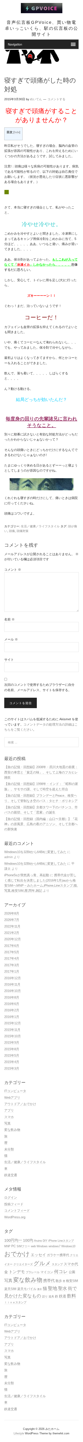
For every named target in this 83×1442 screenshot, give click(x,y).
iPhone (52, 1240)
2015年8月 (11, 1049)
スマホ (9, 1117)
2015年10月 (12, 1036)
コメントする (56, 99)
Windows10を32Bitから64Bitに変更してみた (35, 852)
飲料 (71, 1295)
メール (11, 639)
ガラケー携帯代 (58, 1255)
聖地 (52, 1288)
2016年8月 (11, 997)
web (33, 1246)
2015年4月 (11, 1062)
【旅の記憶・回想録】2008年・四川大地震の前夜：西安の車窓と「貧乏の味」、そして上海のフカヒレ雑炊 (41, 772)
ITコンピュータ (15, 1091)
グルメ (42, 1263)
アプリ (9, 1110)
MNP (7, 1246)
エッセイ (38, 1254)
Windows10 (68, 1246)
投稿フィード (13, 1204)
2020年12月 (12, 939)
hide (16, 132)
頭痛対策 (23, 531)
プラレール (33, 1272)
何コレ (61, 1271)
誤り (45, 1296)
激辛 (39, 1289)
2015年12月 (12, 1023)
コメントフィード (17, 1210)
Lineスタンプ (66, 1240)
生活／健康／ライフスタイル (40, 526)
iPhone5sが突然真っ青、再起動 (26, 875)
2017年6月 (11, 945)
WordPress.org (14, 1217)
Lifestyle (19, 1433)
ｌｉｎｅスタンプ (15, 1302)
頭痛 (12, 531)
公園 (72, 1272)
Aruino (38, 1240)
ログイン (10, 1197)
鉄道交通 (10, 1175)
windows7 (54, 1246)
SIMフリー (23, 1246)
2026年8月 (11, 913)
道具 (51, 1296)
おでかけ (17, 1253)
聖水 (62, 1288)
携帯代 (49, 1280)
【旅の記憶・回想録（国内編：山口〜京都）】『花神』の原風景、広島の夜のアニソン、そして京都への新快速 (41, 824)
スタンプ (57, 1264)
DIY (45, 1240)
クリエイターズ (23, 1264)
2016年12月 (12, 978)
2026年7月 (11, 919)
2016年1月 (11, 1016)
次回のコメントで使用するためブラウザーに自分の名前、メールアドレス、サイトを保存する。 (39, 687)
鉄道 (62, 1296)
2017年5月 (11, 952)
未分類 (9, 1149)
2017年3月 (11, 965)
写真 (7, 1123)
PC (13, 1246)
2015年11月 (12, 1029)
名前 (9, 619)
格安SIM (72, 1280)
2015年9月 (11, 1042)
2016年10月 (12, 991)
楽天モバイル (26, 1289)
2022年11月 (12, 926)
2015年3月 (11, 1068)
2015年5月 (11, 1055)
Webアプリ (12, 1097)
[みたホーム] (41, 10)
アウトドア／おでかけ (20, 1104)
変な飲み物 (12, 1129)
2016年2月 (11, 1010)
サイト (9, 659)
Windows (42, 1246)
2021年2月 (11, 932)
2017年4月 (11, 958)
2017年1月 (11, 971)
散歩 (59, 1280)
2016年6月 (11, 1004)
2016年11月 (12, 984)
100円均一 (13, 1240)
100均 (28, 1240)
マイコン (46, 1272)
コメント (12, 569)
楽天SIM (10, 1289)
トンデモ (17, 1271)
